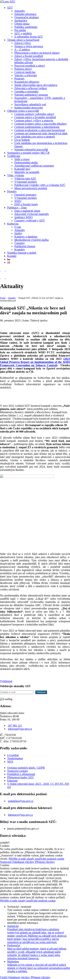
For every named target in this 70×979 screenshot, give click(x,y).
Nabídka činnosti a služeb (21, 252)
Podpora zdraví (23, 68)
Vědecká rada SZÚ (25, 178)
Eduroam (12, 780)
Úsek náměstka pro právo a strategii (34, 136)
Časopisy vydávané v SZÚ (29, 220)
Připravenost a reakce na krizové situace (37, 52)
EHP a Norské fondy (26, 204)
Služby (18, 233)
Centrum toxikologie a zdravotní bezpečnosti (39, 130)
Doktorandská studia (26, 162)
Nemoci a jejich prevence (28, 46)
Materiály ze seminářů (26, 172)
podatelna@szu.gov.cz (20, 801)
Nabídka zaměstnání (25, 26)
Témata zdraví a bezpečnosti (23, 39)
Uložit (4, 977)
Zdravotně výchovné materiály (31, 214)
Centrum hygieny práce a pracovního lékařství (40, 123)
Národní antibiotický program (31, 94)
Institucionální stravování (28, 107)
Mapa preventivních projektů (30, 188)
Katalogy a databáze (25, 236)
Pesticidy (19, 78)
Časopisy (19, 243)
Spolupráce (20, 20)
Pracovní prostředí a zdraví (29, 65)
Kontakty (19, 249)
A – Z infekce (22, 49)
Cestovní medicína (24, 72)
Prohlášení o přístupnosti (21, 774)
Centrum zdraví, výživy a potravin (33, 120)
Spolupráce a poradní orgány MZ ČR (28, 152)
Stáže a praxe (21, 159)
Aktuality (19, 10)
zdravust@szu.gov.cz (20, 728)
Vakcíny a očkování (25, 75)
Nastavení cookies (17, 770)
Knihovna (12, 223)
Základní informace (25, 14)
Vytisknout (6, 681)
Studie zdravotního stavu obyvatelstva (35, 85)
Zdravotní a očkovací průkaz (30, 88)
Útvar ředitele (22, 139)
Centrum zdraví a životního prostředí (35, 117)
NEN (10, 761)
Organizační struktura (26, 17)
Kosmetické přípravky (26, 81)
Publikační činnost (24, 246)
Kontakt (11, 255)
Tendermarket (15, 758)
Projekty (12, 191)
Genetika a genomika (26, 91)
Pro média (20, 30)
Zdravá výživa (22, 43)
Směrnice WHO (23, 217)
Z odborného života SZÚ (28, 36)
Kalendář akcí (22, 168)
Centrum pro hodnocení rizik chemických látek (40, 133)
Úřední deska (21, 23)
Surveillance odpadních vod (30, 104)
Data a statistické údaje (27, 210)
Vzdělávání (13, 155)
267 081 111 (15, 725)
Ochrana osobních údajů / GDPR (26, 767)
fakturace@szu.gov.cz (20, 814)
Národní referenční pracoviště (31, 149)
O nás (17, 226)
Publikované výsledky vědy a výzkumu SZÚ (39, 185)
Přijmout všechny (45, 861)
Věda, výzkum (15, 175)
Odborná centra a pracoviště (23, 110)
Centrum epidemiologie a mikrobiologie (36, 126)
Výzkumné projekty (25, 181)
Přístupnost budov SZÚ (20, 777)
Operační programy (25, 194)
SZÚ (10, 7)
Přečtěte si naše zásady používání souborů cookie (36, 858)
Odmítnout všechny (23, 861)
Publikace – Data (17, 207)
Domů (2, 298)
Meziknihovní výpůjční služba (31, 239)
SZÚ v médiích (23, 33)
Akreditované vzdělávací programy (34, 165)
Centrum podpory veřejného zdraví (34, 114)
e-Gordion (13, 755)
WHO (17, 201)
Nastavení (6, 861)
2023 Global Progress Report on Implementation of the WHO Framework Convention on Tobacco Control (35, 362)
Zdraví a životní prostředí (28, 56)
